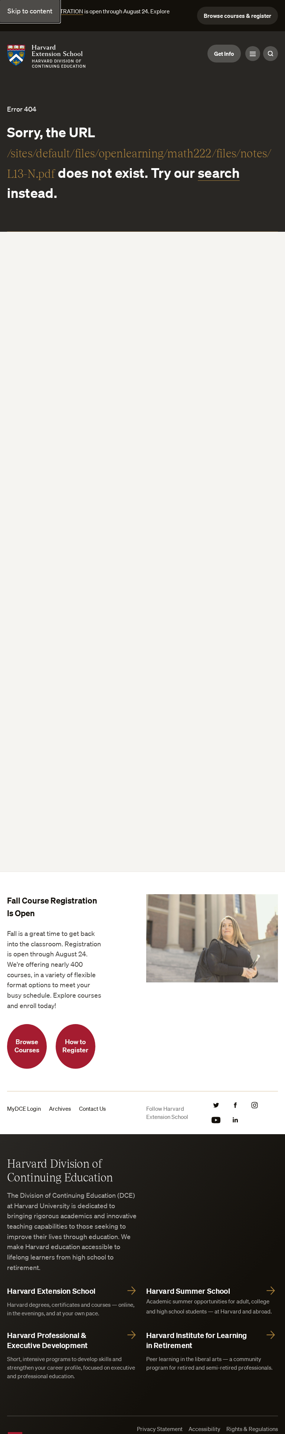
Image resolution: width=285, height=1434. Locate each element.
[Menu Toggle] (252, 53)
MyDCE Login (24, 1108)
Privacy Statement (160, 1429)
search (219, 172)
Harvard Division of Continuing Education (60, 1169)
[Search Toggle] (270, 53)
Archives (60, 1108)
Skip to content (29, 11)
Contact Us (92, 1108)
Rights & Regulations (252, 1429)
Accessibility (204, 1429)
